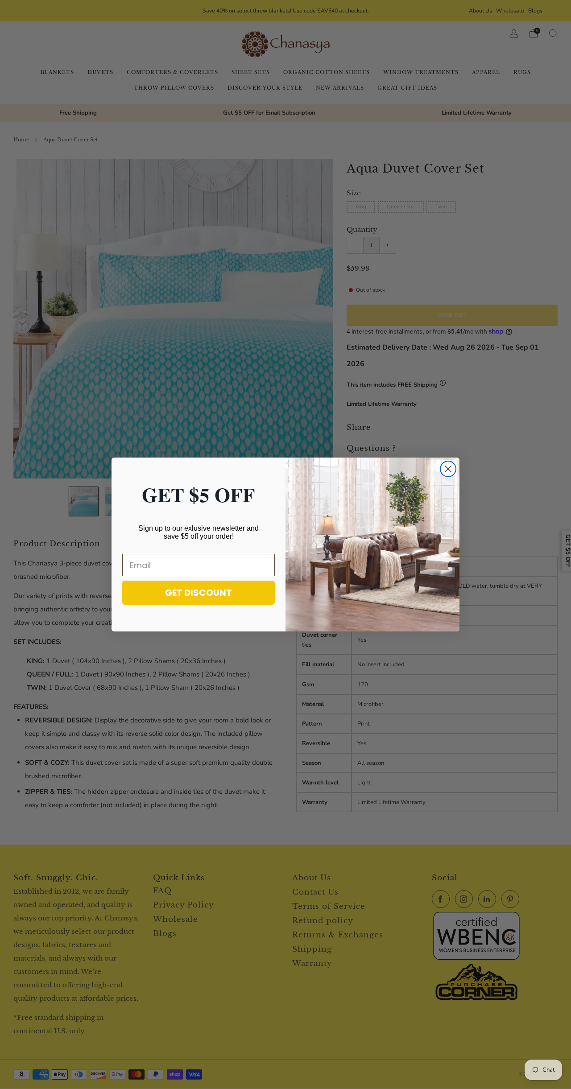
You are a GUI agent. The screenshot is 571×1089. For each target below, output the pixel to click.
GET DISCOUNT (198, 592)
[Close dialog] (448, 469)
